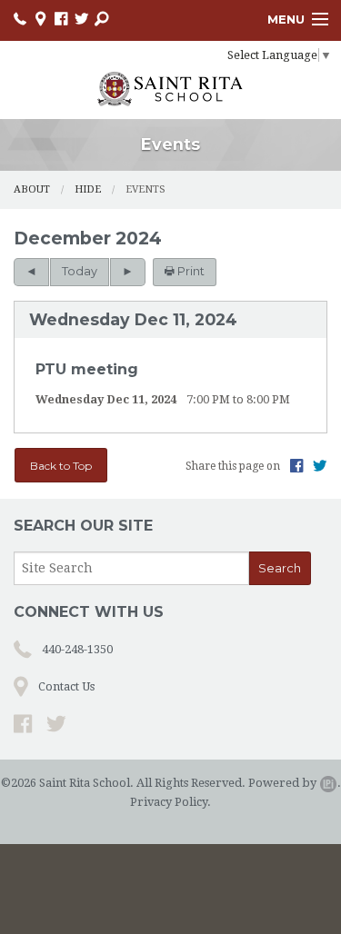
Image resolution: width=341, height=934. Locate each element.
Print (190, 271)
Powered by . (294, 783)
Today (79, 271)
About (32, 189)
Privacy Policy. (170, 802)
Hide (88, 189)
